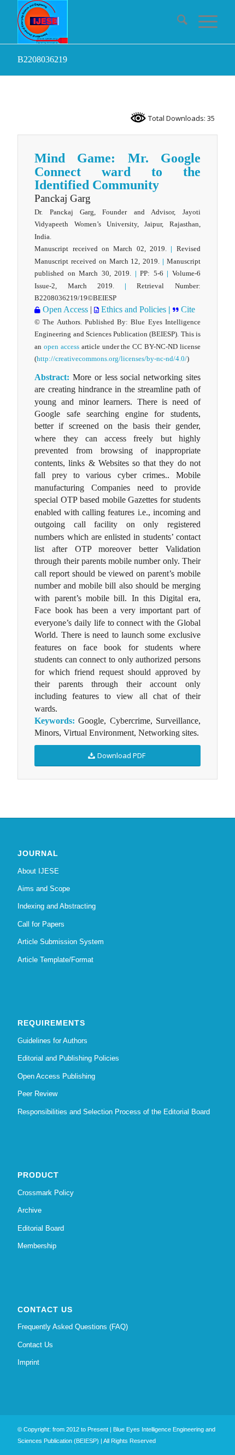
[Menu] (202, 22)
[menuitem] (176, 22)
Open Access (64, 309)
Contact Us (35, 1345)
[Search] (176, 22)
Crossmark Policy (45, 1193)
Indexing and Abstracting (56, 906)
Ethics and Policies (132, 309)
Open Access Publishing (56, 1076)
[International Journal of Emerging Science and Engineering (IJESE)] (97, 22)
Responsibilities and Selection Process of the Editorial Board (113, 1112)
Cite (188, 309)
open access (61, 346)
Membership (36, 1246)
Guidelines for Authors (52, 1041)
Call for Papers (40, 924)
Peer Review (37, 1094)
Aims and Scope (43, 888)
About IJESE (38, 871)
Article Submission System (60, 942)
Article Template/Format (55, 960)
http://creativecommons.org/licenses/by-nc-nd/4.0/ (112, 358)
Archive (29, 1210)
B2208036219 (42, 59)
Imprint (28, 1362)
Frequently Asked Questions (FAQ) (72, 1327)
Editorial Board (40, 1228)
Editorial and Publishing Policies (68, 1058)
